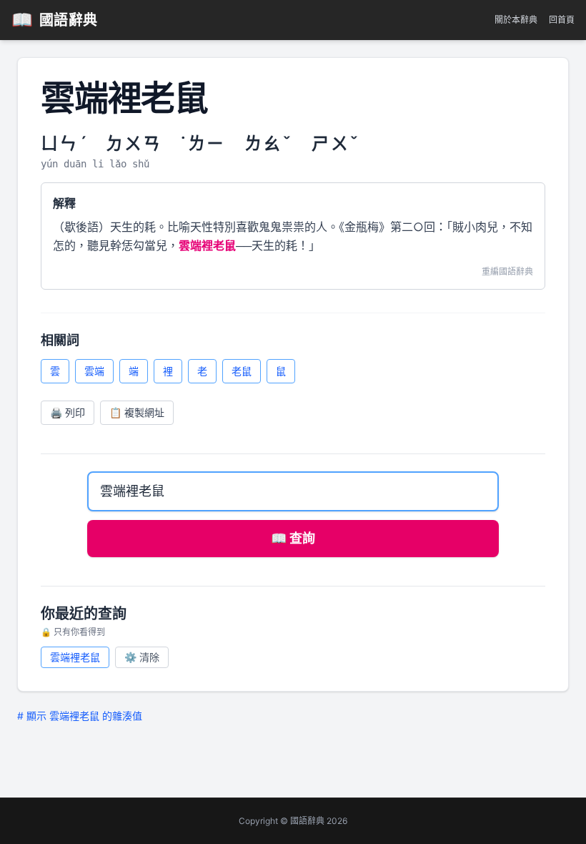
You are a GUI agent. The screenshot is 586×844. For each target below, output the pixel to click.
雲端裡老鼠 (75, 657)
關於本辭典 (516, 19)
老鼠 (242, 371)
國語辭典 (54, 19)
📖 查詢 (293, 538)
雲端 (94, 371)
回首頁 (562, 19)
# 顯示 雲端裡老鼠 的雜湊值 (79, 716)
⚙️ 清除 (141, 657)
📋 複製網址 (136, 412)
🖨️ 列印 (67, 412)
